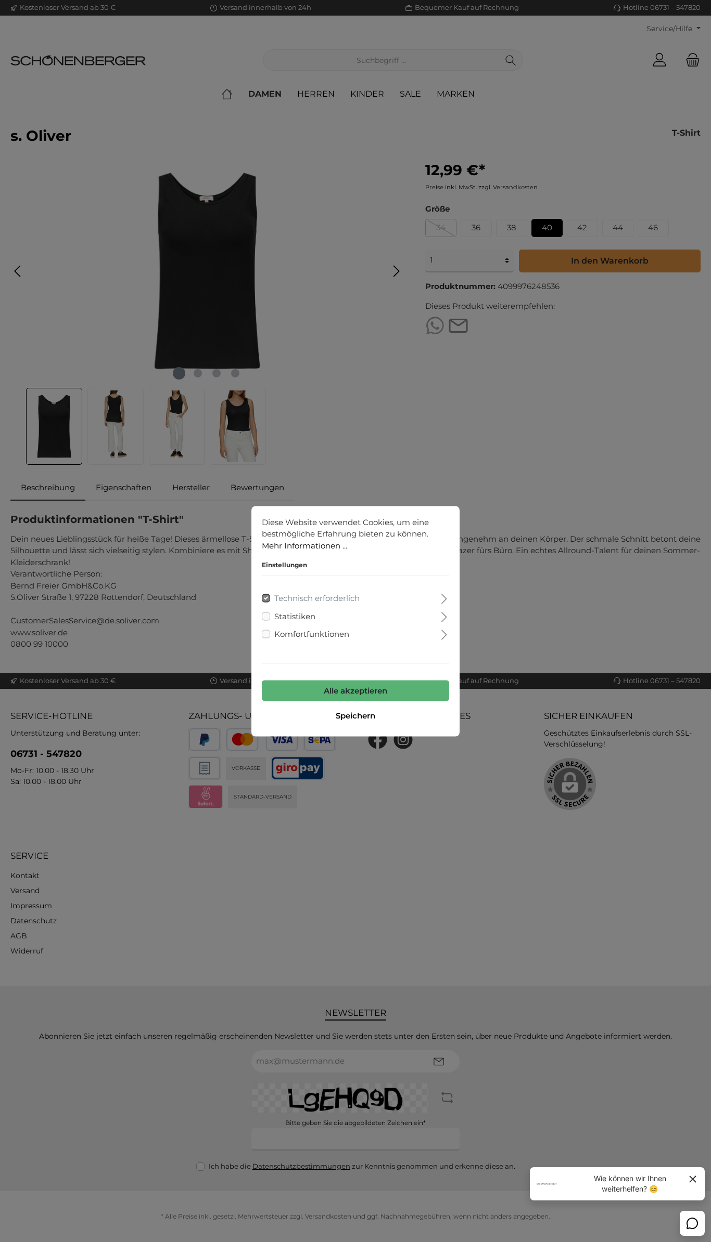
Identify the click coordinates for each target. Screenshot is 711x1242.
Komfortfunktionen (311, 634)
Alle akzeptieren (355, 690)
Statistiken (294, 616)
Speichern (355, 715)
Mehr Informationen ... (304, 545)
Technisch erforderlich (317, 598)
